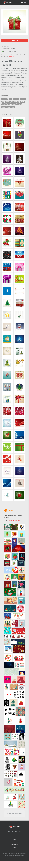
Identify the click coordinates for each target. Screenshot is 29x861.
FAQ (14, 839)
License (14, 836)
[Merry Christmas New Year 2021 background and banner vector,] (18, 616)
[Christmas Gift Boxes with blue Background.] (7, 616)
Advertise (14, 842)
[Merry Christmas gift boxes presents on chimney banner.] (20, 729)
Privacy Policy (14, 844)
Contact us (11, 56)
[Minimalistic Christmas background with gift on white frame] (21, 600)
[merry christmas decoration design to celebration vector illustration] (7, 527)
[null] (14, 527)
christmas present (14, 520)
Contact (14, 847)
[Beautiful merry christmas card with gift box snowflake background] (21, 592)
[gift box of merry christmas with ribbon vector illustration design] (21, 608)
